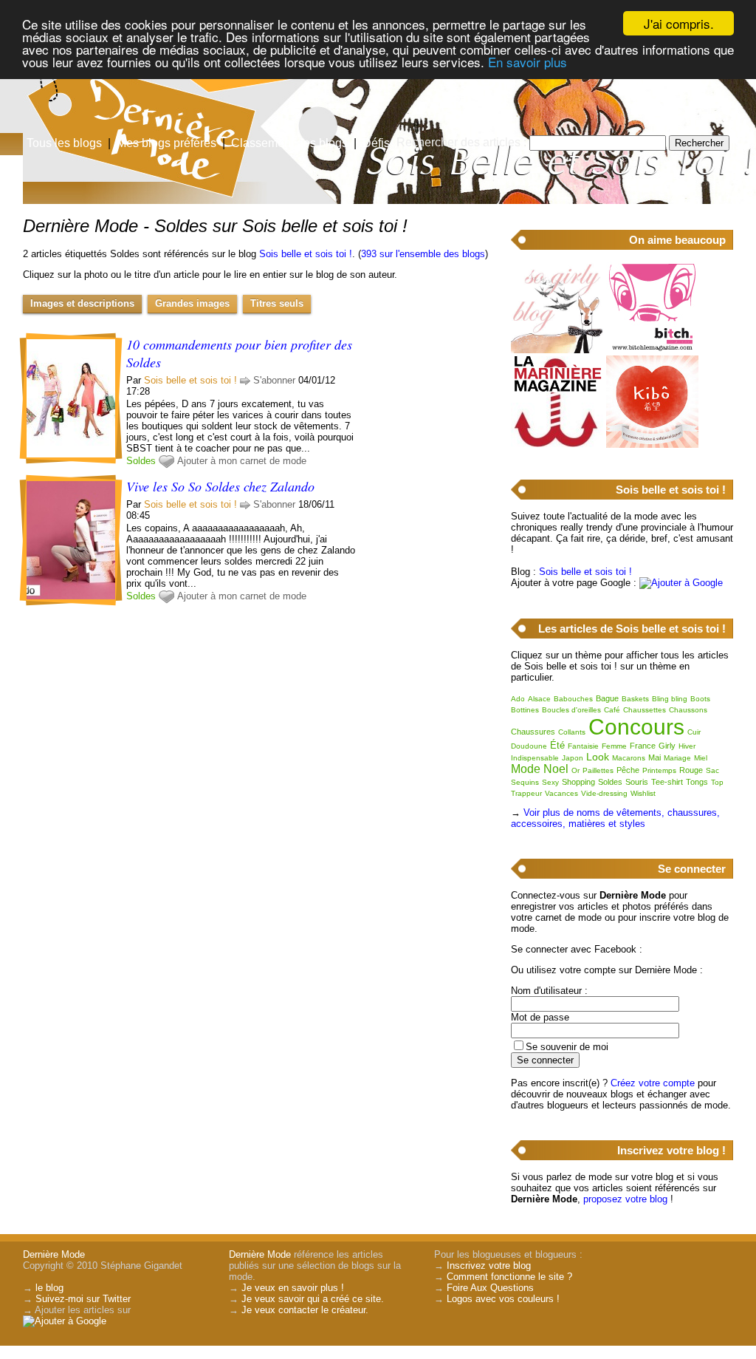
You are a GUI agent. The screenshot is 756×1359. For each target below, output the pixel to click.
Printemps (659, 770)
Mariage (677, 758)
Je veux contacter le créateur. (304, 1309)
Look (597, 757)
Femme (614, 746)
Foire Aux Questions (490, 1287)
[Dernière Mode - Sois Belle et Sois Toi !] (555, 114)
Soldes (141, 460)
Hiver (686, 746)
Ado (518, 699)
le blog (49, 1287)
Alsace (539, 699)
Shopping (578, 781)
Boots (700, 699)
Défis (376, 143)
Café (612, 710)
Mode (525, 769)
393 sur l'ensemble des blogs (423, 253)
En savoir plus (527, 61)
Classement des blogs (289, 143)
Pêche (627, 770)
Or (575, 770)
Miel (700, 758)
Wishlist (643, 793)
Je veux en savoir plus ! (292, 1287)
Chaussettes (644, 710)
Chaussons (688, 710)
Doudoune (529, 746)
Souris (636, 781)
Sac (712, 770)
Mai (654, 757)
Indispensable (535, 758)
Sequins (525, 782)
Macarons (628, 758)
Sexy (550, 782)
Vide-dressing (604, 793)
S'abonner (274, 380)
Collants (571, 732)
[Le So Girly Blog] (557, 349)
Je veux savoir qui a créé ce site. (312, 1298)
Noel (555, 769)
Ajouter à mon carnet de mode (241, 460)
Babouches (573, 699)
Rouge (691, 770)
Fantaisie (583, 746)
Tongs (697, 781)
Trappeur (526, 793)
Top (717, 782)
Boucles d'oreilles (571, 710)
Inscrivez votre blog (489, 1265)
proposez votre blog (625, 1199)
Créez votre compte (653, 1083)
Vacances (561, 793)
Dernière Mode (54, 1254)
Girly (667, 745)
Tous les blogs (64, 143)
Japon (572, 758)
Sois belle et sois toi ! (305, 253)
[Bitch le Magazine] (652, 349)
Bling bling (669, 699)
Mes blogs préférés (166, 143)
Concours (636, 727)
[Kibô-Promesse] (652, 444)
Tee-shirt (667, 781)
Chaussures (533, 731)
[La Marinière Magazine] (557, 444)
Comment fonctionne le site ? (509, 1276)
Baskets (635, 699)
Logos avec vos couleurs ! (503, 1298)
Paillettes (598, 770)
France (643, 745)
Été (557, 745)
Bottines (525, 710)
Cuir (694, 732)
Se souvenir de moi (567, 1046)
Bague (607, 698)
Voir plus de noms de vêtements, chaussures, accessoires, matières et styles (615, 818)
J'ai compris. (679, 23)
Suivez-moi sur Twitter (83, 1298)
